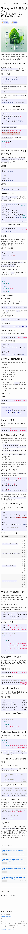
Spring (15, 22)
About (24, 3)
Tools (5, 3)
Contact (11, 929)
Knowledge (15, 3)
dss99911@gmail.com (6, 916)
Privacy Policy (5, 929)
